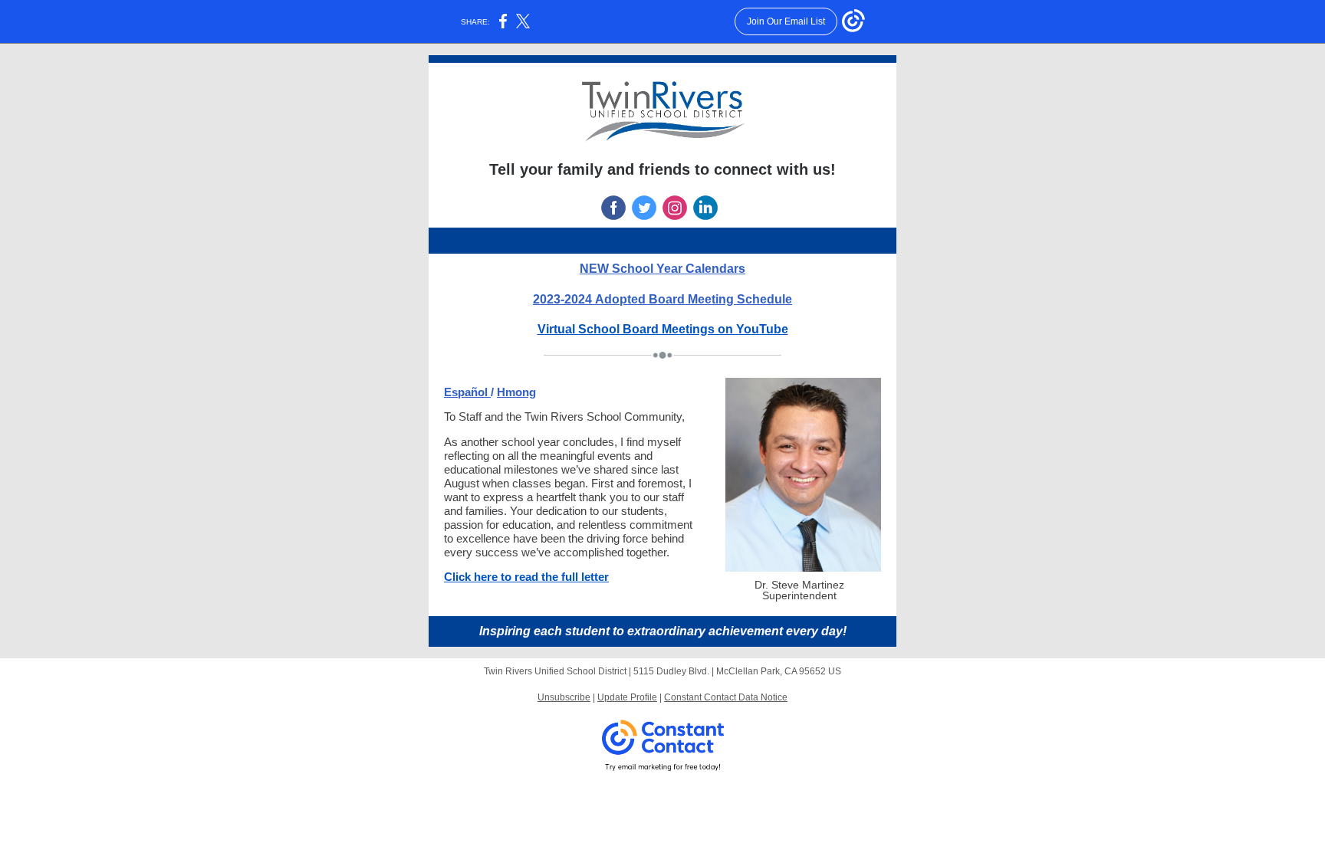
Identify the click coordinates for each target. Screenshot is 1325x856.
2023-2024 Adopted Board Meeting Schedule (662, 299)
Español (467, 391)
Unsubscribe (564, 697)
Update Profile (627, 697)
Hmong (516, 391)
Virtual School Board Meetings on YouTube (663, 329)
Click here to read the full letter (526, 576)
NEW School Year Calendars (662, 268)
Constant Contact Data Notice (725, 697)
